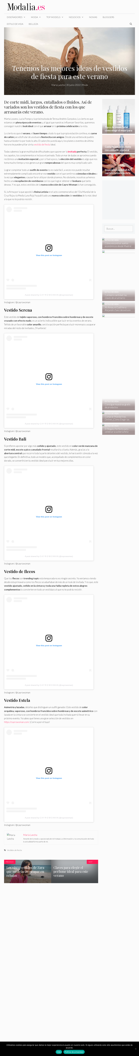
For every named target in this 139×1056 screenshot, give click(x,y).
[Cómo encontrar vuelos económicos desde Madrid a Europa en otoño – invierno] (117, 247)
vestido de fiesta (42, 144)
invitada (72, 151)
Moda (34, 17)
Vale (59, 1052)
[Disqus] (51, 929)
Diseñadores (14, 17)
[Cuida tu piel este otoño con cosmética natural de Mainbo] (118, 151)
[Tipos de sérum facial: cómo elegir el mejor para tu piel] (118, 131)
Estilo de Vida (15, 24)
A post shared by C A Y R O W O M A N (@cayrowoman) (49, 295)
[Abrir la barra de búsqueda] (131, 24)
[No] (135, 1048)
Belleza (33, 24)
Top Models (53, 17)
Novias (93, 17)
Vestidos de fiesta (14, 850)
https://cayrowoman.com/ (16, 722)
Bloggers (108, 17)
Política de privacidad (74, 1052)
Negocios (74, 17)
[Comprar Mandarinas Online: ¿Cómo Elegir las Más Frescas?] (117, 420)
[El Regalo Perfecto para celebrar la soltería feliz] (117, 433)
